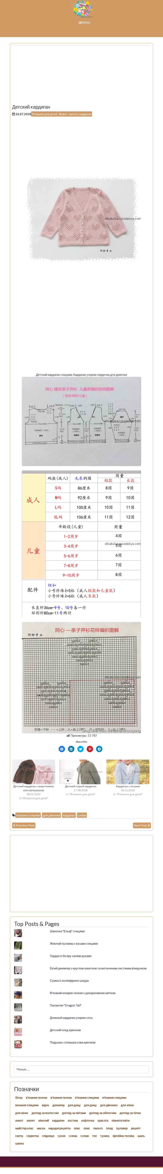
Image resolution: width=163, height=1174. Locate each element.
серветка (32, 1135)
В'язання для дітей (44, 114)
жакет (19, 1120)
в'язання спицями (28, 815)
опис (77, 1128)
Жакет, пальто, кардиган (75, 114)
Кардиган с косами (128, 786)
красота (102, 1120)
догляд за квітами (74, 1112)
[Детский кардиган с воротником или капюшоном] (33, 772)
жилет (30, 1120)
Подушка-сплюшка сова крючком (72, 1042)
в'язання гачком (36, 1097)
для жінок (21, 1112)
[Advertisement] (81, 76)
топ (94, 1135)
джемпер (58, 1105)
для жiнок (127, 1105)
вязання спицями (26, 1105)
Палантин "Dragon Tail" (66, 1005)
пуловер (121, 1128)
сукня (61, 1135)
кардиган (69, 815)
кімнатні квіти (120, 1120)
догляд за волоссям (44, 1112)
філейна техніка (123, 1135)
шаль (141, 1135)
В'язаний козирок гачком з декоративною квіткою (82, 993)
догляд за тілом (130, 1112)
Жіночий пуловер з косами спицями (74, 943)
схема (82, 815)
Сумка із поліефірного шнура (69, 980)
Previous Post (25, 825)
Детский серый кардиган (80, 786)
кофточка (87, 1120)
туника (104, 1135)
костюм (73, 1120)
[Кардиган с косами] (127, 772)
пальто (98, 1128)
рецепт (135, 1128)
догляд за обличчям (102, 1112)
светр (19, 1135)
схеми (84, 1135)
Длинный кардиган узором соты (71, 1017)
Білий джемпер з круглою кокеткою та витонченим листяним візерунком (98, 968)
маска (41, 1128)
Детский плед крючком (65, 1030)
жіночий (43, 1120)
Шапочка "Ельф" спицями (67, 931)
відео (45, 1105)
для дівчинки (51, 815)
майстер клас (24, 1128)
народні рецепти (59, 1128)
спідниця (48, 1135)
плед (109, 1128)
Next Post (140, 825)
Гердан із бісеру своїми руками (70, 956)
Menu (86, 22)
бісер (18, 1097)
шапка (19, 1143)
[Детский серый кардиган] (80, 772)
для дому (74, 1105)
